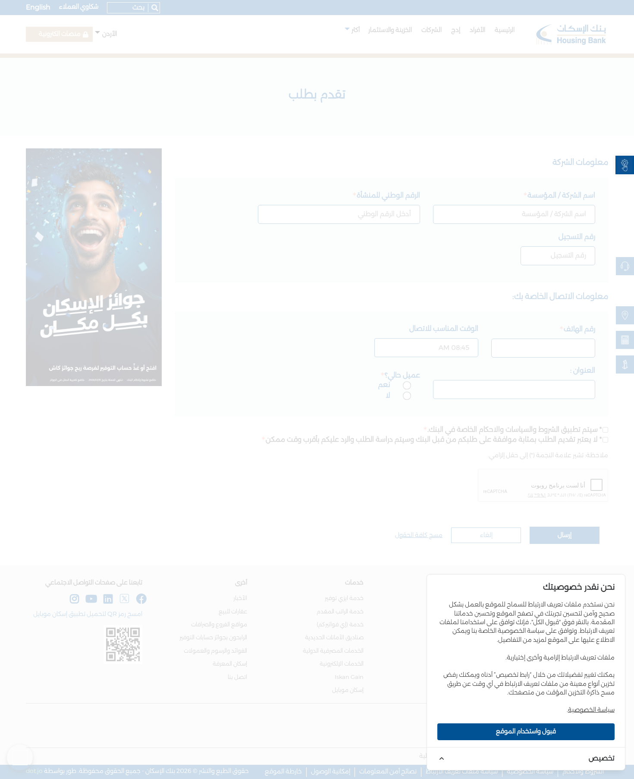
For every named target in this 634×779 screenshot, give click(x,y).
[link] (624, 165)
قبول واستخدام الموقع (526, 731)
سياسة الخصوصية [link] (591, 710)
